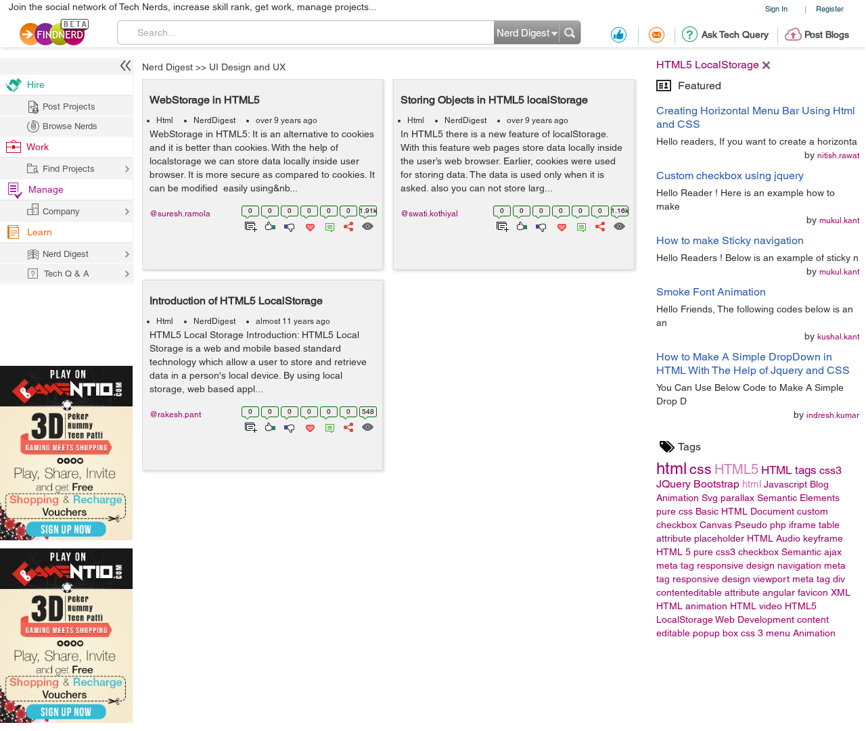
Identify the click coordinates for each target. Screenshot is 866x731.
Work (37, 146)
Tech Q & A (66, 273)
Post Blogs (826, 34)
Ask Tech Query (735, 34)
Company (61, 211)
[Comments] (327, 225)
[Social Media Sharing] (347, 225)
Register (830, 8)
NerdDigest (214, 120)
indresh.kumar (832, 415)
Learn (39, 232)
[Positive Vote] (268, 225)
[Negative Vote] (288, 225)
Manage (46, 189)
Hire (36, 84)
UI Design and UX (247, 67)
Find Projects (69, 169)
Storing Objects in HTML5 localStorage (494, 99)
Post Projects (69, 106)
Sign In (776, 8)
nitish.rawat (838, 155)
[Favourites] (309, 225)
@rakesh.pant (175, 414)
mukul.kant (839, 220)
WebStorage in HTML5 (205, 99)
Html (164, 120)
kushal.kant (838, 336)
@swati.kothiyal (429, 213)
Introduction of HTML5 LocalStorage (236, 300)
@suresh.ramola (180, 213)
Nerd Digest (167, 67)
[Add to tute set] (249, 225)
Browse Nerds (70, 126)
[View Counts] (367, 225)
